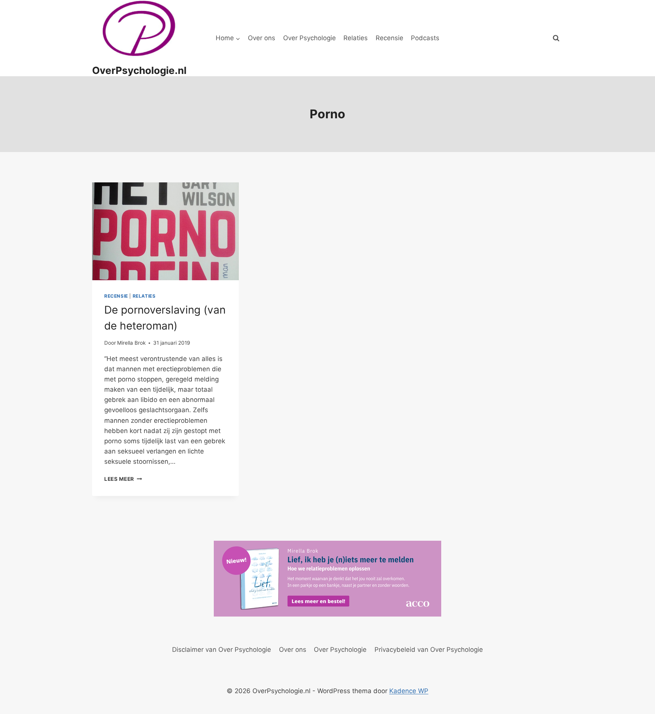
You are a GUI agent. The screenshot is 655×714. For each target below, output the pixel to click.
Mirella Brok (131, 343)
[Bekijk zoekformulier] (556, 38)
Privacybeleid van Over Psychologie (429, 649)
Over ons (261, 38)
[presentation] (165, 231)
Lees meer (123, 479)
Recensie (389, 38)
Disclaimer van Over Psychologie (221, 649)
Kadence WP (408, 691)
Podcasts (425, 38)
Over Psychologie (309, 38)
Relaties (355, 38)
